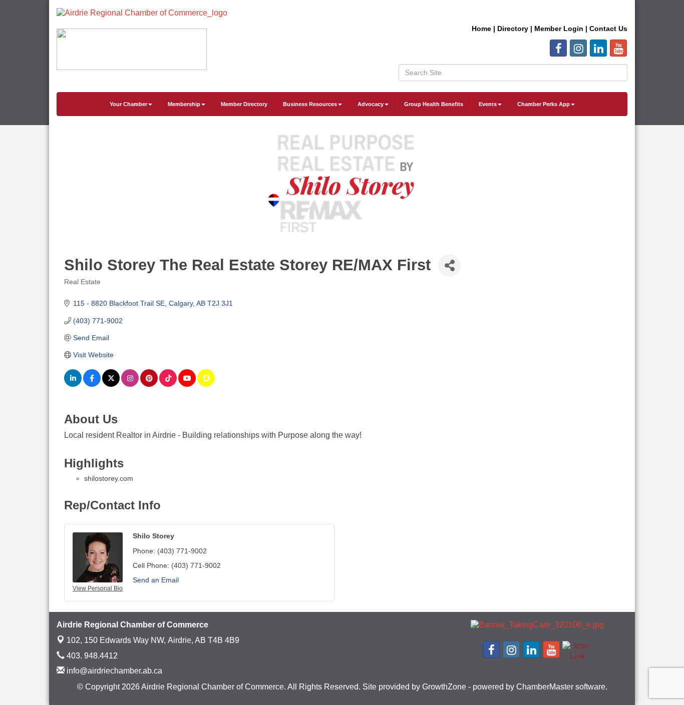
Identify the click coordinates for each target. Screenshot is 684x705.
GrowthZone (444, 686)
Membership (184, 104)
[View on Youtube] (187, 384)
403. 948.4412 (91, 655)
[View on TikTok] (168, 384)
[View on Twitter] (111, 384)
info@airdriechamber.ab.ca (113, 670)
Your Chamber (128, 104)
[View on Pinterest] (149, 384)
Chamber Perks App (543, 104)
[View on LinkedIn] (73, 384)
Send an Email (156, 580)
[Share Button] (449, 265)
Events (488, 104)
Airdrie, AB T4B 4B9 (153, 640)
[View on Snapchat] (206, 384)
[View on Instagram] (130, 384)
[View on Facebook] (92, 384)
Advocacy (371, 104)
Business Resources (310, 104)
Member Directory (244, 104)
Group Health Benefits (433, 104)
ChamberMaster (544, 686)
